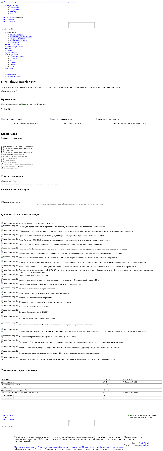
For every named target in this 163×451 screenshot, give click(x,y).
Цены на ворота (11, 53)
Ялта (11, 14)
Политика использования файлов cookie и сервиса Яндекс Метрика (63, 447)
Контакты (9, 68)
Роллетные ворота (17, 35)
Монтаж (13, 65)
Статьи (12, 67)
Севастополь (14, 8)
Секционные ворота (17, 39)
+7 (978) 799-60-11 (8, 19)
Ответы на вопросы (12, 45)
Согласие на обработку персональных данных (106, 447)
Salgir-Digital (144, 443)
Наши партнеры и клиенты (15, 47)
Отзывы (8, 49)
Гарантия (13, 59)
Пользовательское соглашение (25, 447)
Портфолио (9, 51)
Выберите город (11, 6)
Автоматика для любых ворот (21, 37)
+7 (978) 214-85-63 (8, 21)
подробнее (144, 445)
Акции (12, 61)
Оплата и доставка (17, 57)
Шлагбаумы (14, 43)
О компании (14, 63)
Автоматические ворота (19, 41)
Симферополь (15, 10)
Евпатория (14, 12)
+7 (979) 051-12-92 (8, 17)
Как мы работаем (11, 55)
